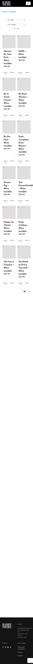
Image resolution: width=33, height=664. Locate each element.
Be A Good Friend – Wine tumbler (8, 100)
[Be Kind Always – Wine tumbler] (24, 84)
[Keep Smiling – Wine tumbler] (24, 212)
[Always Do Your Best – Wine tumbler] (9, 41)
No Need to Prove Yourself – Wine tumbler (24, 268)
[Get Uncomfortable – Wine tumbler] (24, 172)
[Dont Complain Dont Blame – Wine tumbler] (24, 127)
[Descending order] (24, 20)
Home (4, 12)
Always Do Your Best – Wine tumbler (8, 57)
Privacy (20, 652)
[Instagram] (5, 647)
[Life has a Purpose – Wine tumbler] (9, 252)
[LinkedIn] (8, 647)
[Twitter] (10, 647)
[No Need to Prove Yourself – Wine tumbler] (24, 252)
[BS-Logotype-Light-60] (6, 2)
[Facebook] (3, 647)
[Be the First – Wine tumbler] (9, 127)
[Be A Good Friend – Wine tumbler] (9, 84)
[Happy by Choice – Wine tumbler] (9, 212)
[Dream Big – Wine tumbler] (9, 172)
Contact (20, 655)
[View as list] (17, 28)
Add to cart (6, 73)
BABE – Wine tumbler (23, 54)
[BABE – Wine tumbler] (24, 41)
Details (12, 72)
